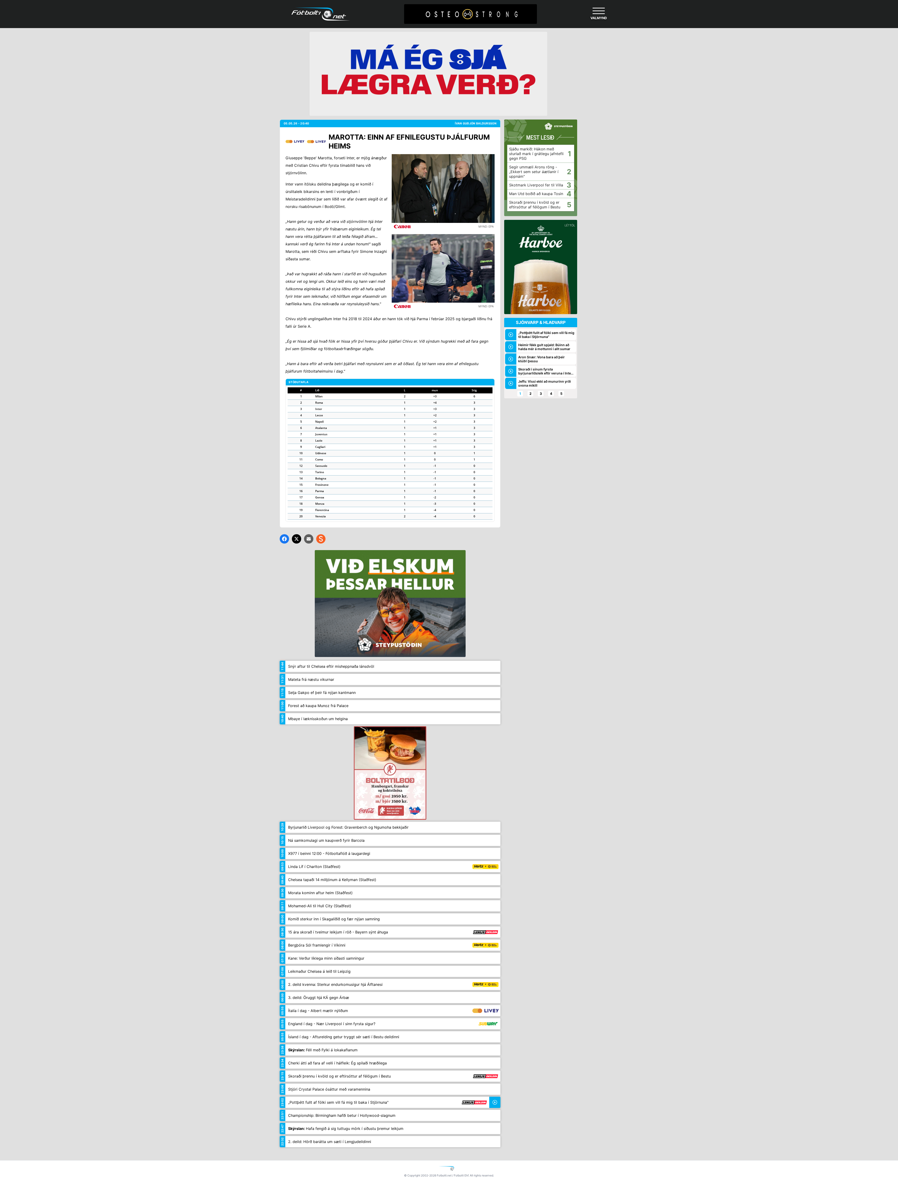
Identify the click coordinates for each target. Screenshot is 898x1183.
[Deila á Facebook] (284, 539)
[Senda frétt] (308, 539)
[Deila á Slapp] (321, 539)
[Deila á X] (296, 539)
